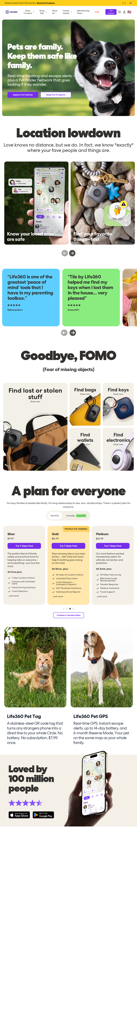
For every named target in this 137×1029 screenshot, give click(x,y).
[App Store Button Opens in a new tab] (19, 814)
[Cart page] (119, 12)
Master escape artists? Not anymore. (30, 3)
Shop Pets (42, 12)
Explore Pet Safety (23, 94)
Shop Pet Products (55, 94)
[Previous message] (122, 3)
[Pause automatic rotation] (130, 3)
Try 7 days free (24, 545)
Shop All (54, 12)
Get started (111, 11)
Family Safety (66, 12)
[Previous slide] (65, 253)
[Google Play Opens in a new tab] (43, 814)
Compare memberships (69, 615)
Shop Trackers (28, 12)
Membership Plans (83, 12)
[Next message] (126, 3)
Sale (97, 11)
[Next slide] (72, 253)
